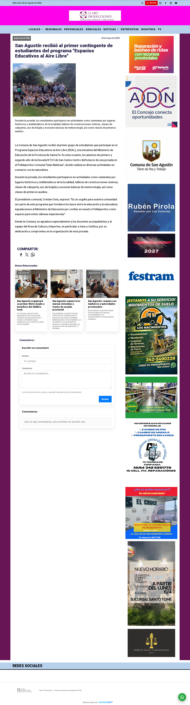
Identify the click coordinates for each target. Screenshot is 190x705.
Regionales (53, 29)
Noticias (110, 29)
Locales (35, 29)
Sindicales (93, 29)
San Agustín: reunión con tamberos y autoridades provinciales (102, 304)
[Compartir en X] (27, 254)
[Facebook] (165, 2)
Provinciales (73, 29)
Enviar (105, 399)
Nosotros (148, 29)
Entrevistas (130, 29)
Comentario (27, 368)
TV (159, 29)
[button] (142, 2)
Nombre (25, 356)
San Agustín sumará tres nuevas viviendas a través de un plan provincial (66, 305)
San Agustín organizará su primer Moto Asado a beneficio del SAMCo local (30, 305)
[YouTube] (175, 2)
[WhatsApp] (160, 2)
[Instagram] (170, 2)
